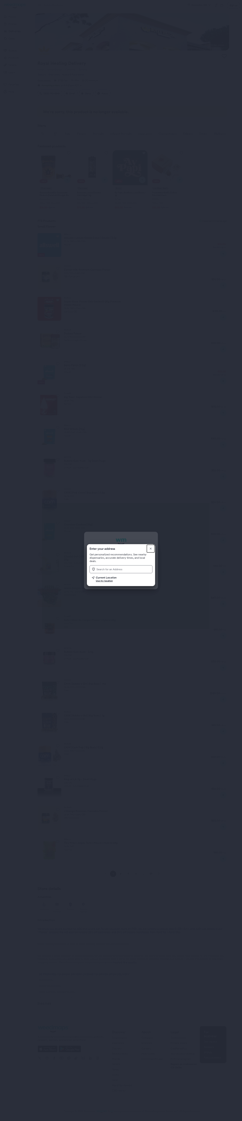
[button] (122, 579)
